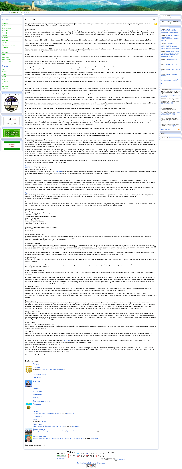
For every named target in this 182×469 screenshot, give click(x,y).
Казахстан (5, 20)
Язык (35, 419)
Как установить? (61, 458)
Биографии (37, 381)
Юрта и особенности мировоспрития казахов (80, 431)
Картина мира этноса (41, 401)
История (36, 367)
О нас (6, 12)
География (37, 364)
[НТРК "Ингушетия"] (170, 17)
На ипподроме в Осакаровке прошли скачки (47, 431)
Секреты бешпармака (39, 413)
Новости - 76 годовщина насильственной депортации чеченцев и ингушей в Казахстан (168, 104)
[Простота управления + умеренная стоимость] (91, 467)
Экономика (28, 339)
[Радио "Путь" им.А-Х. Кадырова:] (170, 23)
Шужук (57, 413)
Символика (37, 404)
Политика (67, 340)
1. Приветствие (37, 426)
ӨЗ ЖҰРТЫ (45, 421)
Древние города (39, 375)
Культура (28, 193)
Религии (36, 388)
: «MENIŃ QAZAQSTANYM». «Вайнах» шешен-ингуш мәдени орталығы (169, 30)
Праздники (37, 416)
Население (28, 166)
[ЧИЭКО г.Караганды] (61, 457)
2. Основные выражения (51, 426)
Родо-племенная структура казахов (53, 369)
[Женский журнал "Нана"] (11, 112)
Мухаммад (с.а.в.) (17, 12)
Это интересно (39, 429)
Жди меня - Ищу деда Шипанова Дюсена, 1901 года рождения (170, 95)
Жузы (63, 431)
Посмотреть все (165, 83)
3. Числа (62, 426)
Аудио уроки (38, 424)
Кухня (35, 412)
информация (70, 413)
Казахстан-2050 (39, 436)
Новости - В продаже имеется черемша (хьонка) (169, 126)
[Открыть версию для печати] (154, 19)
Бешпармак (50, 413)
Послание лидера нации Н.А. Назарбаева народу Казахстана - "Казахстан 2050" (58, 438)
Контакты (29, 12)
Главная (5, 66)
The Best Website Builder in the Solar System (91, 463)
